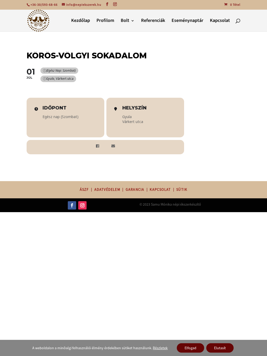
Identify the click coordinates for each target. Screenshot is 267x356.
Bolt (125, 21)
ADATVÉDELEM (107, 189)
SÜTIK (181, 189)
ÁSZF (84, 189)
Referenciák (153, 21)
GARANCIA (135, 189)
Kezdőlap (80, 21)
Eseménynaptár (187, 21)
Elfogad (190, 348)
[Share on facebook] (97, 146)
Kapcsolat (220, 21)
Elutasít (220, 348)
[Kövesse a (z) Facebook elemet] (72, 205)
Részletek (160, 348)
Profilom (105, 21)
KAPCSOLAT (160, 189)
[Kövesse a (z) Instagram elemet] (82, 205)
